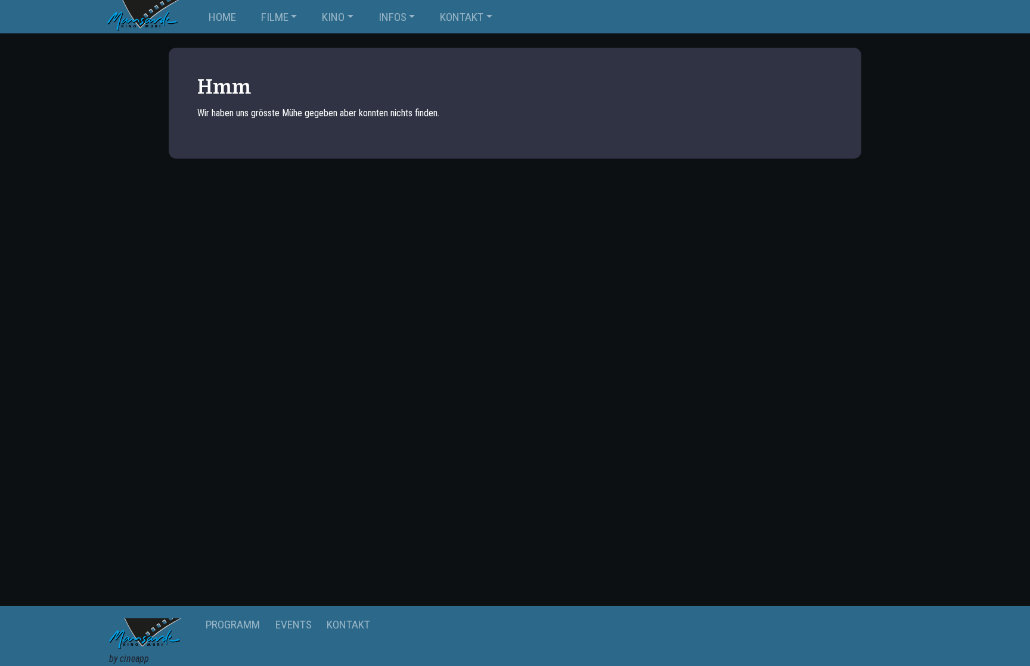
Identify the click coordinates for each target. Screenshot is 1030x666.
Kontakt (348, 624)
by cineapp (129, 658)
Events (293, 624)
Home (222, 17)
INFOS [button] (393, 17)
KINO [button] (333, 17)
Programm (233, 624)
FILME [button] (274, 17)
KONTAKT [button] (461, 17)
